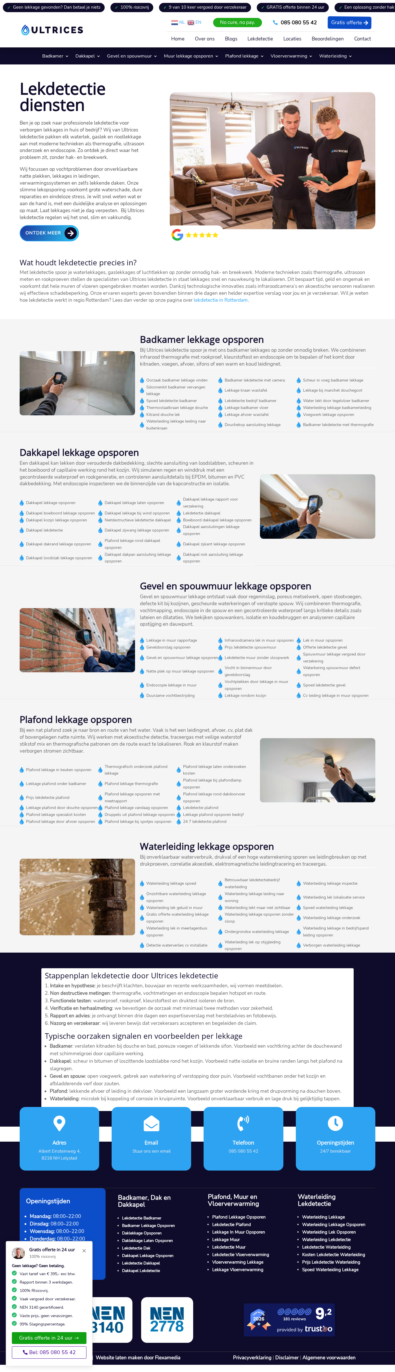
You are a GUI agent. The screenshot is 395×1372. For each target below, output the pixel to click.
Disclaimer (287, 1357)
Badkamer (52, 56)
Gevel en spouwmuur (129, 56)
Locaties (292, 39)
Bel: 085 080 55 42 (52, 1352)
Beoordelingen (328, 39)
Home (177, 39)
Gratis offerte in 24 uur (45, 1337)
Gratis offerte (346, 22)
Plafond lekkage (242, 56)
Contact (362, 39)
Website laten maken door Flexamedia (138, 1357)
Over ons (205, 39)
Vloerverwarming (289, 56)
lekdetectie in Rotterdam (221, 300)
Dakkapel (85, 56)
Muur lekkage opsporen (188, 56)
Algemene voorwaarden (329, 1357)
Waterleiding (333, 56)
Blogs (231, 39)
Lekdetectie (260, 39)
